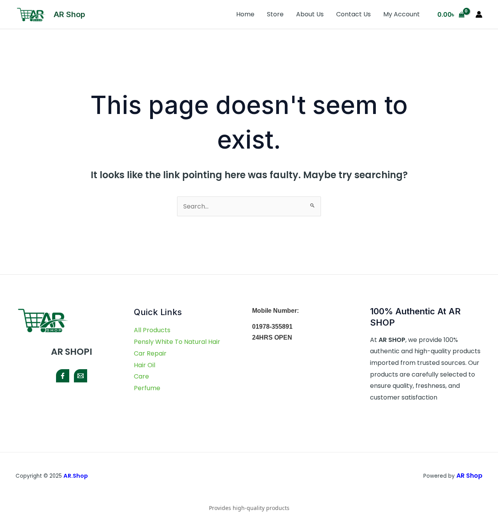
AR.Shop (76, 476)
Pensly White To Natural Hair (177, 341)
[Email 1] (80, 375)
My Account (401, 14)
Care (141, 376)
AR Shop (69, 14)
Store (275, 14)
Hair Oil (144, 365)
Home (245, 14)
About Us (310, 14)
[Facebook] (62, 375)
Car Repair (150, 353)
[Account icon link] (478, 14)
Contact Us (353, 14)
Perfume (147, 388)
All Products (152, 330)
